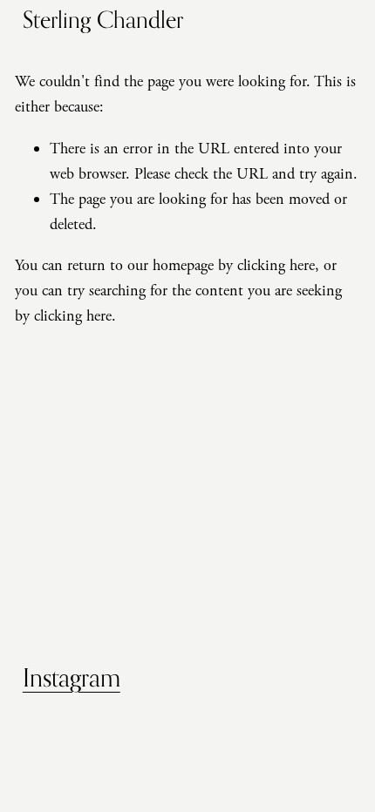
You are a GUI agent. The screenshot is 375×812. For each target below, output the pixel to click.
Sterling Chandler (103, 19)
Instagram (71, 677)
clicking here (276, 265)
